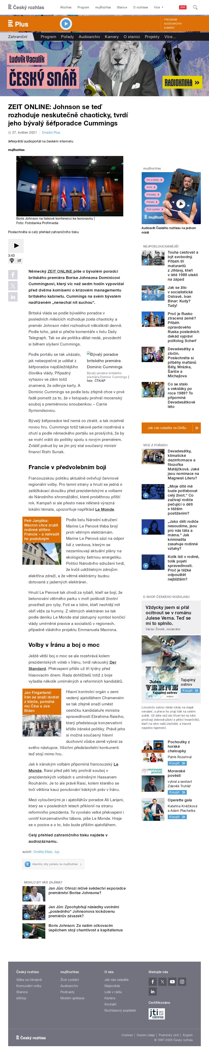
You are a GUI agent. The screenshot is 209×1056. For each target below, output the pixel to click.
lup (57, 852)
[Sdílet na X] (13, 285)
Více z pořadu (155, 445)
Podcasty (67, 992)
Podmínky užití (169, 1035)
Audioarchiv (173, 23)
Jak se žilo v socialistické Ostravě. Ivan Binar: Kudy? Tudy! (180, 296)
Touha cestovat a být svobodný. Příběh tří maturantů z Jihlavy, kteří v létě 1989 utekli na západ (183, 265)
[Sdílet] (19, 261)
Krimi (149, 187)
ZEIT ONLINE (60, 271)
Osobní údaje (146, 1035)
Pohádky (151, 194)
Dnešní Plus (51, 132)
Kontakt (110, 1004)
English (188, 1035)
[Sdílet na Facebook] (13, 274)
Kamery (169, 27)
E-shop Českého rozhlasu (166, 597)
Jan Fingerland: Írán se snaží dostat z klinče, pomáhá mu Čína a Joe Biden (41, 701)
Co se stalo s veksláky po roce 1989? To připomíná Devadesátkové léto (181, 395)
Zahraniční (17, 36)
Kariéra (109, 998)
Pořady (67, 36)
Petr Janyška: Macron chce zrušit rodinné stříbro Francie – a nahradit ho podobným (41, 529)
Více (170, 36)
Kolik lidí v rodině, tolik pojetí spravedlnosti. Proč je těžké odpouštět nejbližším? (183, 568)
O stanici (132, 36)
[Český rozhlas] (26, 7)
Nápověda (112, 986)
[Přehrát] (16, 246)
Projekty (152, 36)
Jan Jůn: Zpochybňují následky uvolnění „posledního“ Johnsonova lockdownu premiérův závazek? (84, 911)
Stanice (122, 7)
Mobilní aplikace (72, 998)
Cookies (127, 1035)
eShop (21, 998)
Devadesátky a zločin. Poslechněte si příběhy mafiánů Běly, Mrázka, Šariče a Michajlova (182, 362)
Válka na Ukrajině (29, 980)
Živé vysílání (153, 209)
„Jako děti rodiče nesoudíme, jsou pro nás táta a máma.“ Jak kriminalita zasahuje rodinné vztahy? (183, 535)
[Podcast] (12, 261)
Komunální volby (28, 986)
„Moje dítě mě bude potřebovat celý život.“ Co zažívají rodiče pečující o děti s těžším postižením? (182, 499)
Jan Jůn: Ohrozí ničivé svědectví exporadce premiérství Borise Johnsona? (87, 890)
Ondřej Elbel (42, 852)
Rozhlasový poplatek (120, 1010)
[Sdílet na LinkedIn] (13, 297)
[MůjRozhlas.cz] (16, 150)
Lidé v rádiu (113, 992)
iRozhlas (66, 7)
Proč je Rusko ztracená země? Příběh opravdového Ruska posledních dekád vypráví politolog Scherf (183, 327)
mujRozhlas (103, 7)
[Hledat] (195, 7)
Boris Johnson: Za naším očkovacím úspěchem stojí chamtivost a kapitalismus (86, 927)
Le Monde (104, 509)
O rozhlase (140, 7)
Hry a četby (153, 179)
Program (83, 7)
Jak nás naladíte (116, 980)
